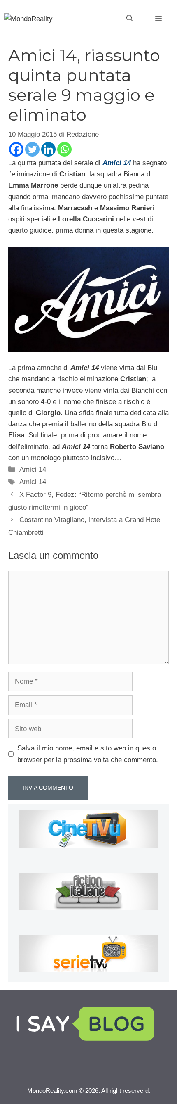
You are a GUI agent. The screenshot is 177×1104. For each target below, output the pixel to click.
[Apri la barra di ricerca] (129, 18)
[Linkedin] (48, 149)
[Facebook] (16, 149)
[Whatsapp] (64, 149)
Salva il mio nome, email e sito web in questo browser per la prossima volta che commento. (87, 753)
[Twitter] (32, 149)
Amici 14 (32, 469)
